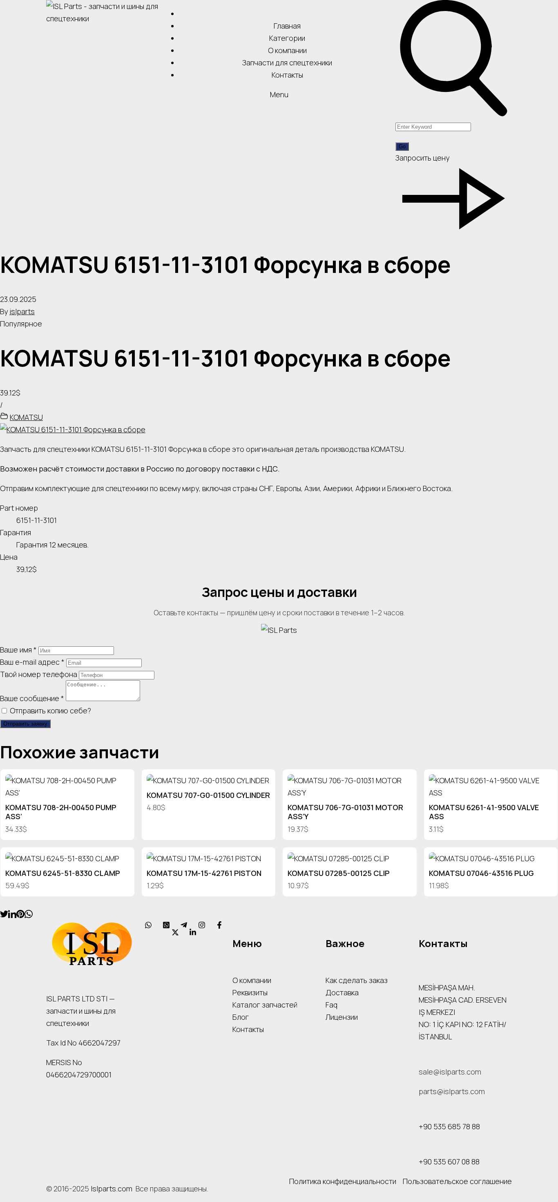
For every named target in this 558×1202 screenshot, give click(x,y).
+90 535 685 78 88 (449, 1126)
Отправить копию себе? (49, 710)
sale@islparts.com (450, 1072)
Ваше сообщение (32, 698)
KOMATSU (26, 417)
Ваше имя (18, 650)
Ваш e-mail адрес (32, 662)
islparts (22, 311)
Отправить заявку (25, 724)
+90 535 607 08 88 (449, 1161)
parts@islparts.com (452, 1091)
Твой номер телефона (39, 674)
